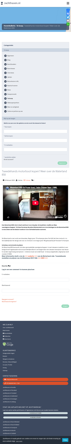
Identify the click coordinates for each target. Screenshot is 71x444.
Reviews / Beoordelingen (10, 362)
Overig (5, 367)
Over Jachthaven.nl (8, 327)
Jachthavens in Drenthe (9, 387)
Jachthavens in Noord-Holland (11, 425)
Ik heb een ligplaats (35, 417)
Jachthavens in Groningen (10, 399)
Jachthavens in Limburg (9, 402)
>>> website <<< (31, 256)
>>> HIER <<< (43, 258)
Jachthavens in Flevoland (10, 390)
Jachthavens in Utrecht (9, 430)
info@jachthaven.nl (11, 379)
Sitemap (5, 370)
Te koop (19, 26)
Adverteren (7, 339)
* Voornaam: (8, 127)
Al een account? (9, 159)
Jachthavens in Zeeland (9, 433)
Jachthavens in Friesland (9, 393)
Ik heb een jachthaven (35, 413)
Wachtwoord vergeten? (9, 301)
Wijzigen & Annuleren (8, 359)
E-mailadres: (6, 274)
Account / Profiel (7, 365)
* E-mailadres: (8, 145)
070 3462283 (12, 383)
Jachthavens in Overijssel (10, 427)
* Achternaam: (8, 136)
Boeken (5, 356)
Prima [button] (65, 440)
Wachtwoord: (6, 285)
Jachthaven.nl (11, 3)
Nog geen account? (8, 299)
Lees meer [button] (19, 441)
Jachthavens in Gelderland (10, 396)
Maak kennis (6, 330)
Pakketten (7, 336)
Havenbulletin (9, 26)
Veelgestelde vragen (8, 353)
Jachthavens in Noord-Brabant (11, 422)
